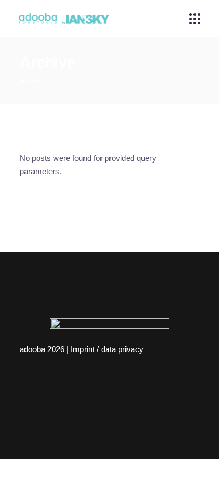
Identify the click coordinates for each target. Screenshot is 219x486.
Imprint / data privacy (107, 349)
